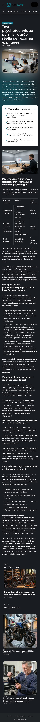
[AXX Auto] (15, 4)
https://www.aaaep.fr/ (10, 369)
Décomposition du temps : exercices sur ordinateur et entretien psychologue (19, 115)
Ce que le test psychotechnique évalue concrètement (20, 141)
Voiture (5, 696)
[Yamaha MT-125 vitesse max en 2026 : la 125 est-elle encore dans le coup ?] (20, 631)
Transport (7, 589)
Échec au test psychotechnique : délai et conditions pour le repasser (21, 134)
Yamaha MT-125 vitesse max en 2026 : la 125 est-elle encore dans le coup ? (18, 652)
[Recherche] (34, 4)
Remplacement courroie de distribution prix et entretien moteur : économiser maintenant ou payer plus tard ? (18, 700)
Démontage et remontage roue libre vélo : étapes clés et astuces (19, 593)
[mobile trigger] (4, 4)
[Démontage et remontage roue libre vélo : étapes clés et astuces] (20, 578)
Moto (4, 649)
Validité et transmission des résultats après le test (20, 128)
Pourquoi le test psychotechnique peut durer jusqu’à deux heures (20, 122)
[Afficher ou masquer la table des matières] (32, 109)
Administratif (7, 23)
